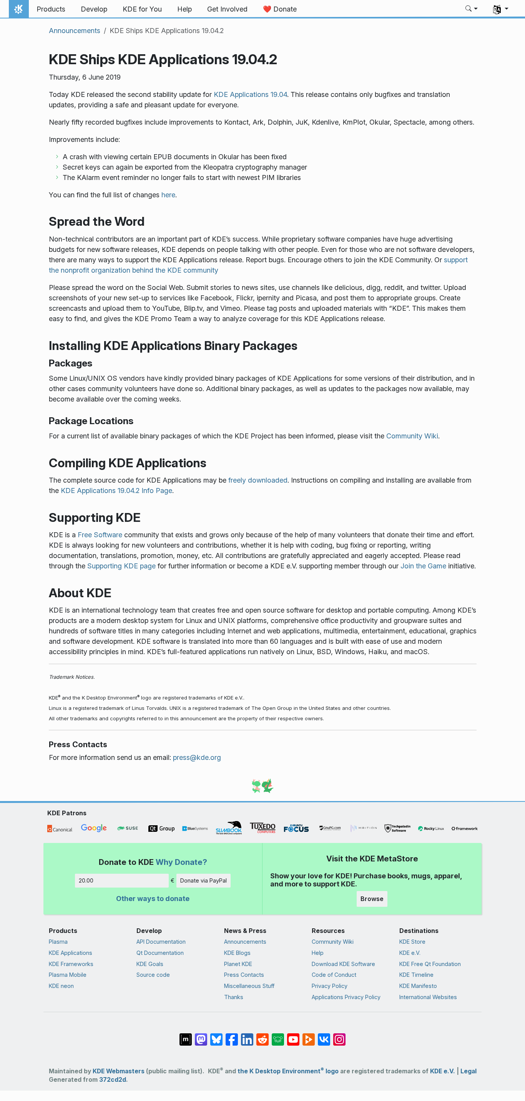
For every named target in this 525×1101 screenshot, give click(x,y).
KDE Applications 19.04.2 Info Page (116, 490)
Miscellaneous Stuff (249, 986)
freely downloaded (257, 480)
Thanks (233, 997)
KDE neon (61, 986)
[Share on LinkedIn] (247, 1035)
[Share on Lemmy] (278, 1035)
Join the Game (423, 566)
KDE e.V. (409, 952)
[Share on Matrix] (185, 1035)
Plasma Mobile (67, 974)
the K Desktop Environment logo (288, 1071)
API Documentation (161, 941)
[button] (472, 9)
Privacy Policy (329, 986)
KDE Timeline (416, 974)
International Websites (428, 997)
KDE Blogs (237, 952)
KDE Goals (149, 964)
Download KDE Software (343, 964)
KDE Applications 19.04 (250, 94)
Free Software (100, 535)
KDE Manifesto (418, 986)
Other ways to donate (152, 898)
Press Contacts (244, 974)
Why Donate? (181, 862)
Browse (372, 899)
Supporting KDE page (121, 566)
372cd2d (112, 1079)
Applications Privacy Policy (346, 997)
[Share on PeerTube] (308, 1035)
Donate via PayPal (203, 880)
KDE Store (412, 941)
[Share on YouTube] (293, 1035)
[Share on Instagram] (339, 1035)
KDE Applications (70, 952)
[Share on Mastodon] (201, 1035)
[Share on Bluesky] (216, 1035)
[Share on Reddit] (262, 1035)
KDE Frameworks (71, 964)
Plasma (58, 941)
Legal (468, 1071)
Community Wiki (412, 436)
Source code (153, 974)
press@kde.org (197, 757)
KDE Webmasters (119, 1071)
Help (318, 952)
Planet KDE (238, 964)
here (168, 195)
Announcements (74, 31)
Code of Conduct (334, 974)
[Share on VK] (324, 1035)
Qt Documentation (160, 952)
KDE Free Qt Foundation (430, 964)
